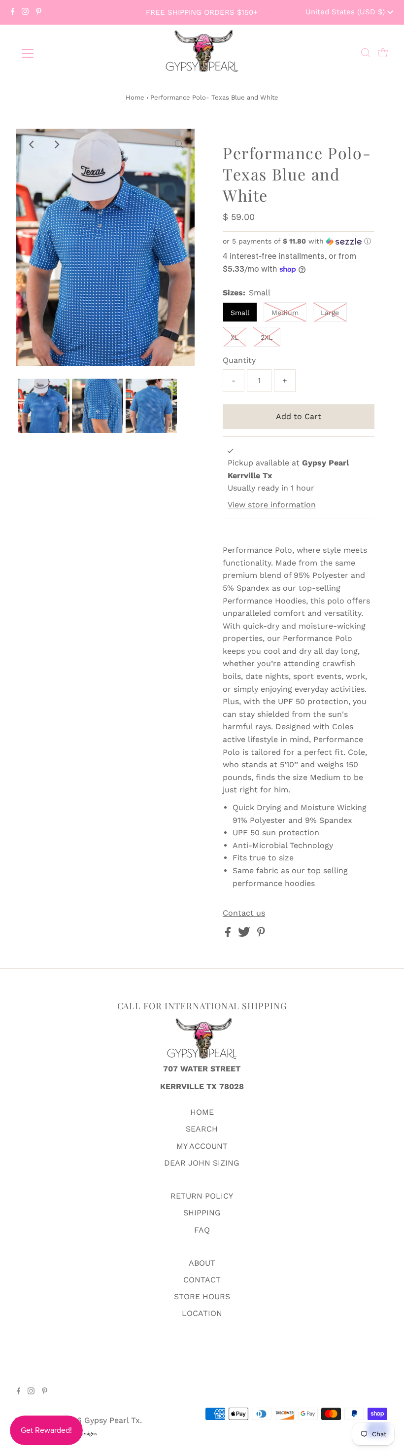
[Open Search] (365, 53)
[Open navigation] (60, 53)
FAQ (202, 1230)
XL (234, 337)
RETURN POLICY (201, 1196)
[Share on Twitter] (245, 934)
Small (240, 313)
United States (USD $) (346, 11)
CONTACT (202, 1279)
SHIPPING (202, 1212)
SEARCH (202, 1129)
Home (135, 97)
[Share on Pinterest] (261, 934)
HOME (202, 1112)
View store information (272, 504)
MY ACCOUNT (202, 1146)
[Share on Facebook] (229, 934)
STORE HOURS (202, 1296)
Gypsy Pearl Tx (112, 1420)
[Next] (56, 144)
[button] (298, 241)
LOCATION (202, 1313)
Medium (285, 313)
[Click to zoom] (179, 144)
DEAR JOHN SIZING (201, 1163)
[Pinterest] (39, 12)
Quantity (239, 360)
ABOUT (202, 1263)
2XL (266, 337)
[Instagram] (25, 12)
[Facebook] (12, 12)
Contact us (244, 913)
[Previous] (32, 144)
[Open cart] (383, 53)
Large (330, 313)
